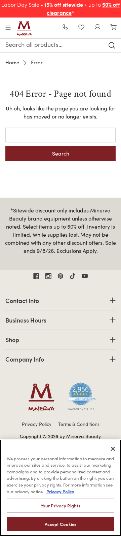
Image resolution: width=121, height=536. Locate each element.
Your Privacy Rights (60, 505)
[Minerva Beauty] (24, 28)
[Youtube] (85, 276)
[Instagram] (48, 276)
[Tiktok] (73, 276)
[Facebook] (36, 276)
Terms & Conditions (78, 424)
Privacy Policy (36, 424)
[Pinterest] (60, 276)
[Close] (113, 448)
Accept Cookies (61, 524)
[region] (60, 487)
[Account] (97, 28)
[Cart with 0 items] (113, 28)
